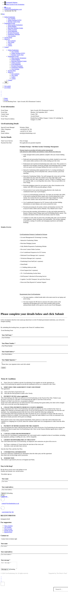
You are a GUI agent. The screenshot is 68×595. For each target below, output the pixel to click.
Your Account (8, 529)
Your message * (5, 560)
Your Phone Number (8, 343)
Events (6, 100)
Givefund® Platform (11, 2)
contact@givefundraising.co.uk (13, 9)
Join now (8, 8)
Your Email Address (8, 351)
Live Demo (7, 87)
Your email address (7, 487)
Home (6, 98)
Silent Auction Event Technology (15, 4)
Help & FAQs (8, 532)
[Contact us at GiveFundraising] (3, 499)
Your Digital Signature (9, 360)
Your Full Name (7, 335)
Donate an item (8, 530)
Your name (5, 479)
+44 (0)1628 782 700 (8, 512)
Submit (3, 367)
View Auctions (8, 526)
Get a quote (7, 86)
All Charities (7, 527)
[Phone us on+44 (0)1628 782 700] (3, 508)
